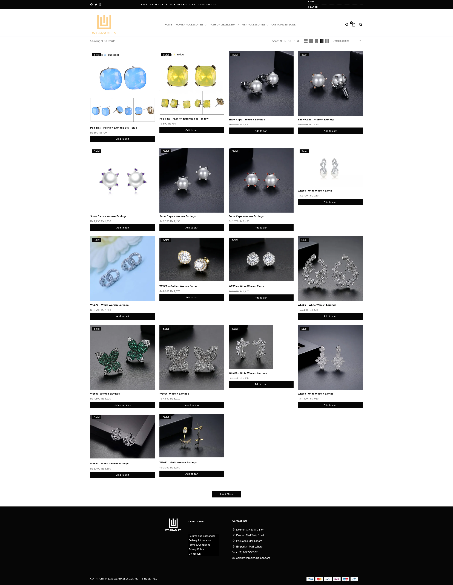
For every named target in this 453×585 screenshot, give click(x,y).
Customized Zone (283, 24)
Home (168, 24)
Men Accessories (253, 24)
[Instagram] (100, 4)
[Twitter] (96, 4)
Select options (122, 405)
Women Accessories (189, 24)
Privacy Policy (196, 549)
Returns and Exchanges (201, 535)
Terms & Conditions (199, 544)
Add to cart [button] (122, 138)
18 (289, 40)
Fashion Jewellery (223, 24)
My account (194, 553)
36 (298, 40)
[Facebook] (91, 4)
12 (284, 40)
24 (294, 40)
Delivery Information (199, 540)
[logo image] (104, 24)
